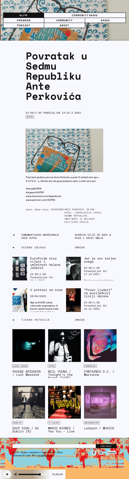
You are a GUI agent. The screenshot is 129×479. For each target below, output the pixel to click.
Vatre (52, 366)
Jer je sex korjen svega (100, 260)
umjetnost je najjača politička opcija (79, 220)
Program (24, 20)
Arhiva (79, 320)
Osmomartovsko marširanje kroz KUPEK (40, 236)
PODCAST (23, 25)
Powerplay (90, 366)
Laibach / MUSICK (99, 428)
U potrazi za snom (46, 289)
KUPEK (30, 117)
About (64, 25)
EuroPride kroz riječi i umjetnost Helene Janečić (45, 263)
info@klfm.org (45, 455)
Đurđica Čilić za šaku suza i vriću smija (91, 236)
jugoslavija (83, 212)
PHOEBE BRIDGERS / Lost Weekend (26, 373)
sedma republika (75, 215)
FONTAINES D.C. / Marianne (99, 373)
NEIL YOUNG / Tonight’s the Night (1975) (60, 374)
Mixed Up (17, 423)
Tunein (112, 452)
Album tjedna (20, 366)
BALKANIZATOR (92, 423)
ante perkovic (74, 209)
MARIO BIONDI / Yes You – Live (61, 430)
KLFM (23, 15)
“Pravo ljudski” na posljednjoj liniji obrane (98, 292)
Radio (105, 20)
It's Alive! (54, 423)
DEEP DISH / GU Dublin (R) (25, 430)
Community (64, 20)
